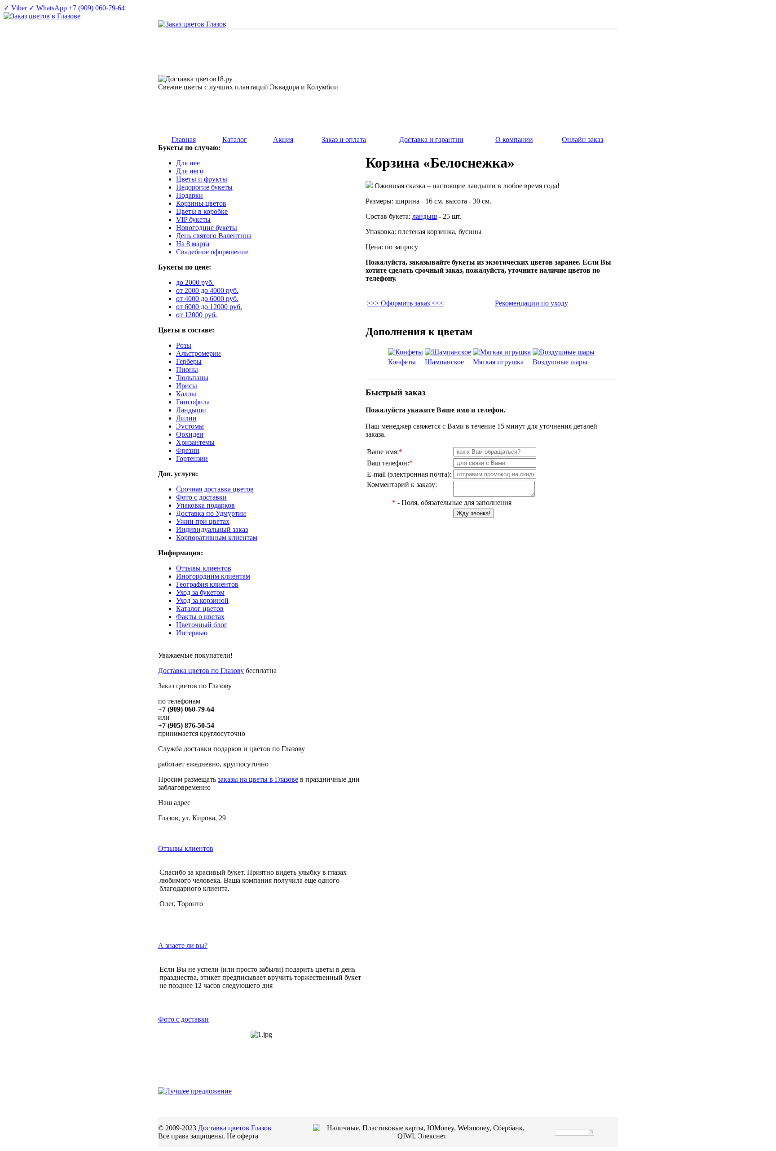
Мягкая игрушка (498, 362)
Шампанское (444, 362)
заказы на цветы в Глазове (258, 779)
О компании (514, 139)
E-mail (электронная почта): (409, 474)
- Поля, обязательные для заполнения (451, 502)
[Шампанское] (448, 352)
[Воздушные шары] (564, 352)
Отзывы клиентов (185, 848)
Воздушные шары (560, 362)
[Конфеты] (405, 352)
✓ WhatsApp (48, 8)
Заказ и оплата (344, 139)
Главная (184, 139)
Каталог (234, 139)
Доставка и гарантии (431, 139)
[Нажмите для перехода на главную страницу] (192, 24)
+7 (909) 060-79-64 (97, 8)
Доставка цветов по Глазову (201, 670)
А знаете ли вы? (182, 945)
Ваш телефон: (390, 463)
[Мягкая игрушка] (502, 352)
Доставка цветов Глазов (234, 1128)
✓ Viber (15, 8)
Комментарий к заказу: (402, 484)
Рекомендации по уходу (531, 303)
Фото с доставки (183, 1019)
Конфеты (402, 362)
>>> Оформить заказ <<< (405, 303)
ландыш (424, 216)
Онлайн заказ (582, 139)
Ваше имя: (384, 452)
